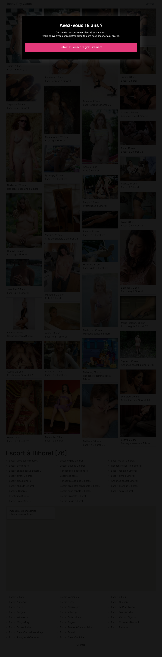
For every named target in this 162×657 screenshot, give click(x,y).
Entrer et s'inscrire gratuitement (81, 47)
